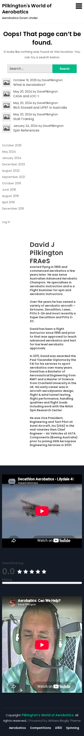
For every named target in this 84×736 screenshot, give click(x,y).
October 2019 (11, 183)
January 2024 (11, 158)
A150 (58, 727)
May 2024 (9, 152)
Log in (6, 222)
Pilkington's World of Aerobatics (27, 8)
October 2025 (12, 145)
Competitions (40, 727)
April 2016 (8, 202)
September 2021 (13, 177)
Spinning (72, 727)
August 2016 (10, 196)
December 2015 (13, 209)
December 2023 (13, 164)
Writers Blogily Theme (64, 720)
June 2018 (9, 190)
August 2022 (11, 171)
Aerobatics (17, 727)
